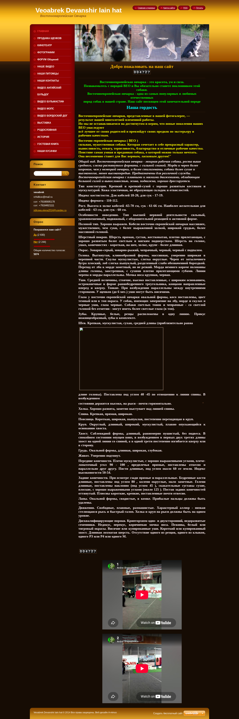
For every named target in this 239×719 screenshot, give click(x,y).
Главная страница (146, 8)
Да (35, 234)
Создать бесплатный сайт (168, 713)
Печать (199, 8)
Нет (36, 242)
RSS (185, 8)
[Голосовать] (44, 239)
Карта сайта (169, 8)
